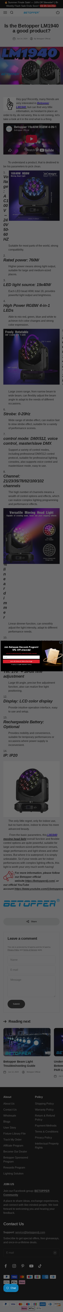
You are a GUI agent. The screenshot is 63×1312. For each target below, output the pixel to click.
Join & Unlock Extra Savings (21, 661)
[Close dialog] (60, 642)
